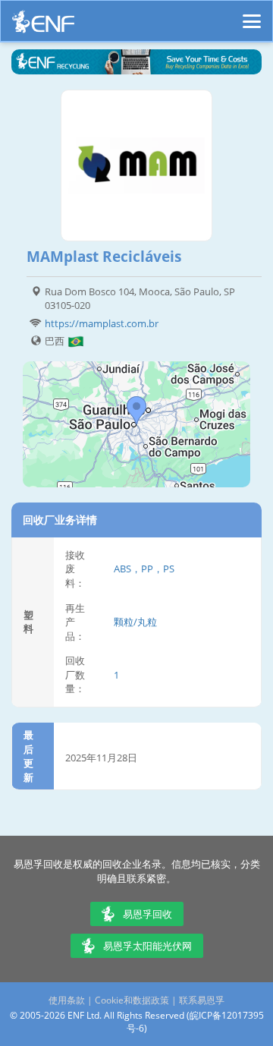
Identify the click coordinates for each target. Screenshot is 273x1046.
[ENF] (43, 25)
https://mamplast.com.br (101, 323)
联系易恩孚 (201, 1000)
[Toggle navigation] (252, 14)
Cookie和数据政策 (132, 1000)
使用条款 (67, 1000)
